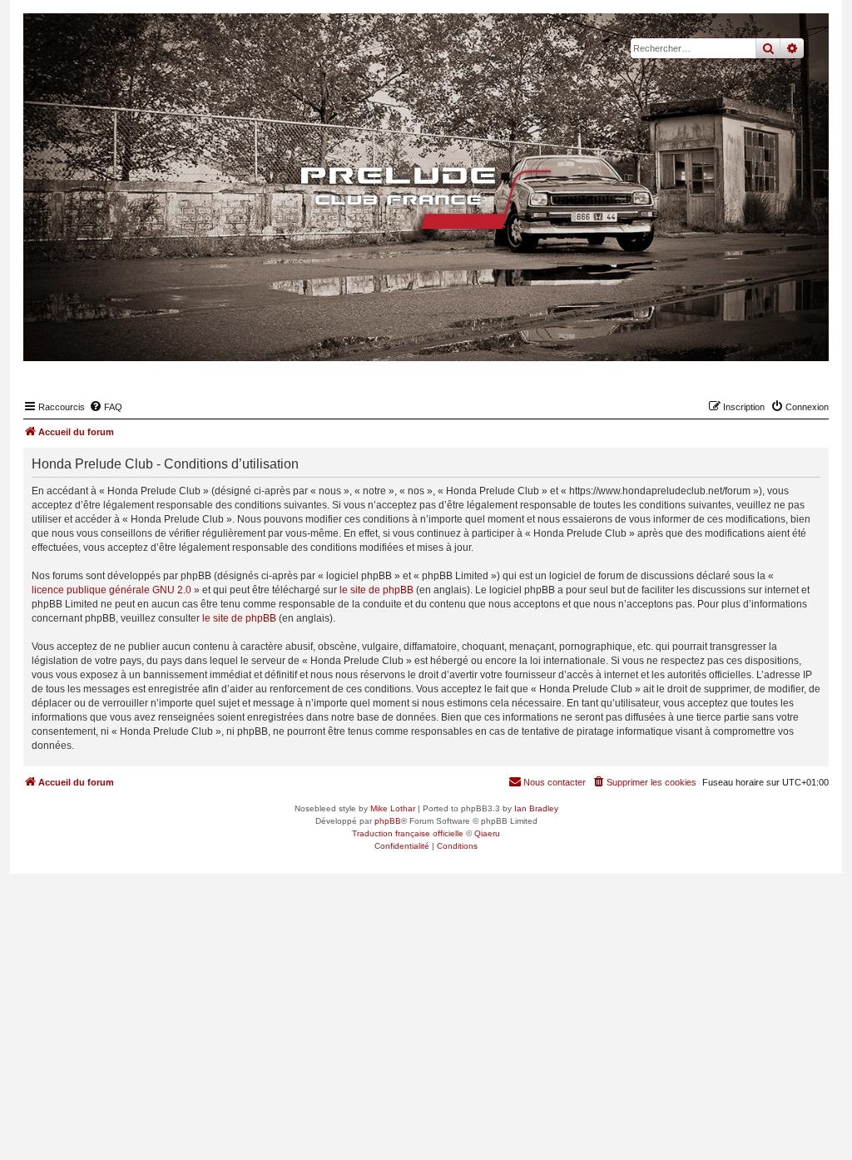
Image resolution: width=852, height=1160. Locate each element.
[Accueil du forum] (426, 198)
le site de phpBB (376, 590)
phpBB (387, 820)
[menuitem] (105, 407)
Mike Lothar (392, 808)
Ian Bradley (536, 808)
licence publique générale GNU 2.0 (111, 590)
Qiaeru (487, 833)
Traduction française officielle (407, 833)
